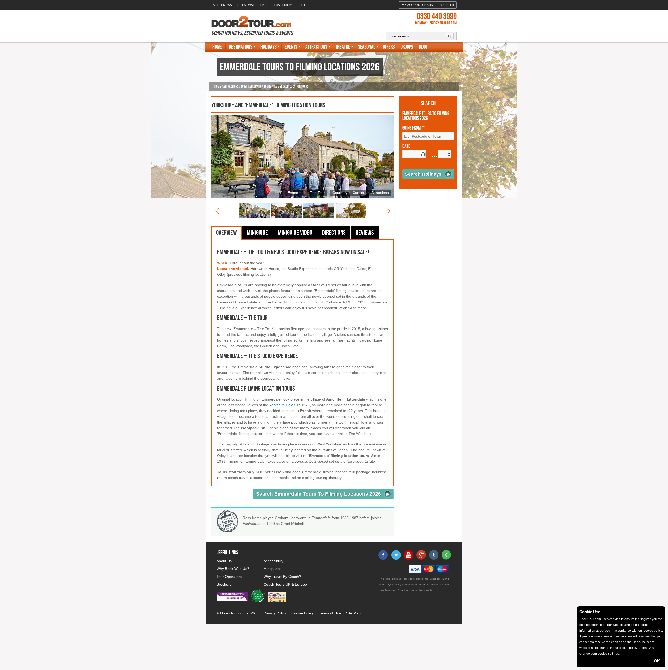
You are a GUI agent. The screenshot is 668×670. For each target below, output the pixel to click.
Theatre (342, 47)
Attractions (316, 47)
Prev (217, 211)
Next (388, 211)
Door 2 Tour (251, 22)
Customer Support (289, 5)
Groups (407, 47)
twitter (396, 555)
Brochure (224, 584)
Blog (423, 47)
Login (428, 5)
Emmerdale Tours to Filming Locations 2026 (425, 116)
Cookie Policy (302, 613)
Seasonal (366, 47)
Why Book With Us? (233, 569)
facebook (383, 555)
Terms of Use (330, 613)
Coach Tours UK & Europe (285, 584)
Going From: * (413, 128)
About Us (224, 561)
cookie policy (653, 630)
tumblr (433, 555)
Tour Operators (229, 576)
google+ (421, 555)
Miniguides (272, 569)
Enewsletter (253, 5)
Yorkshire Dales (282, 405)
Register (447, 5)
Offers (389, 47)
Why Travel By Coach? (282, 576)
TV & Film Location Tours (256, 86)
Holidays (268, 47)
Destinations (240, 47)
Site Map (353, 613)
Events (291, 47)
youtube (408, 555)
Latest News (221, 5)
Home (217, 47)
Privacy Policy (275, 613)
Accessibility (273, 561)
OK (657, 661)
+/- (434, 157)
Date (406, 146)
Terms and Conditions (398, 590)
